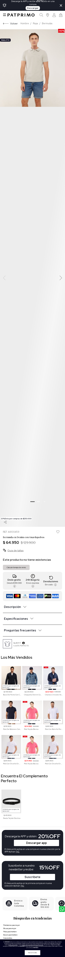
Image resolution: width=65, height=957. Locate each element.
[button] (48, 15)
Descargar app (36, 843)
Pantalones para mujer (11, 925)
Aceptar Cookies (32, 952)
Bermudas (47, 23)
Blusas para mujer (9, 928)
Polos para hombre (10, 931)
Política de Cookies (13, 945)
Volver (14, 23)
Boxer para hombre (10, 935)
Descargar (32, 8)
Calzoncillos (7, 938)
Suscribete (32, 877)
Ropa (35, 23)
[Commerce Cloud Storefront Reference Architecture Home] (20, 15)
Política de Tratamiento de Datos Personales (32, 945)
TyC (22, 885)
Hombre (24, 23)
